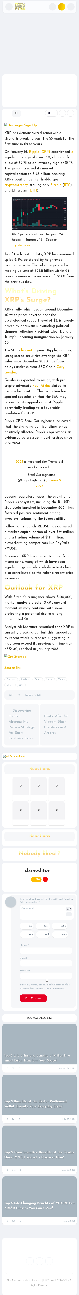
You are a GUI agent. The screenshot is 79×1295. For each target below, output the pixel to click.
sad (47, 934)
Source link (12, 668)
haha (63, 926)
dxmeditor (37, 870)
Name (24, 945)
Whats (10, 685)
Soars (37, 679)
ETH (33, 190)
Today (61, 679)
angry (64, 934)
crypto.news (21, 245)
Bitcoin (55, 185)
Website (25, 970)
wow (31, 934)
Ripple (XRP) (39, 152)
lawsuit (26, 350)
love (46, 926)
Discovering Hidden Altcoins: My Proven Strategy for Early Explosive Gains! (22, 724)
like (30, 926)
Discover (11, 679)
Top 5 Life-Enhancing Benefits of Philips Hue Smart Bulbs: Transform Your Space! (37, 1058)
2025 (19, 462)
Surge (49, 679)
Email (24, 958)
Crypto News (12, 31)
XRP (21, 685)
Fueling (25, 679)
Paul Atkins (41, 386)
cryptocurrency (16, 185)
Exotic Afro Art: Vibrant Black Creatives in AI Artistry (56, 725)
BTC (67, 185)
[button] (9, 6)
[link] (70, 113)
